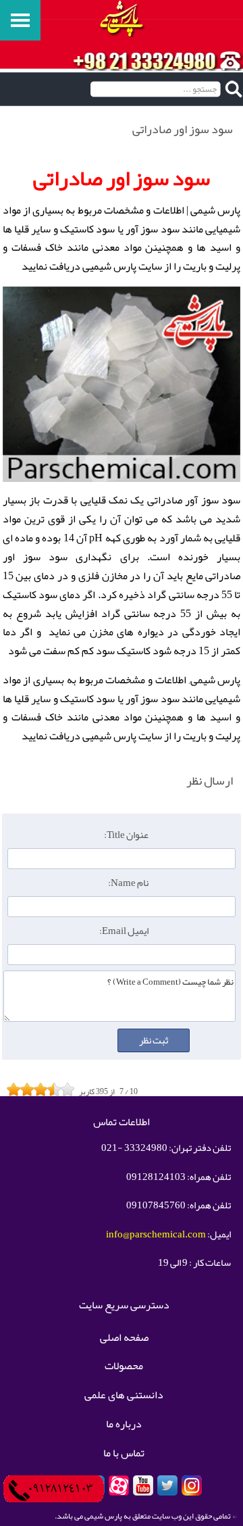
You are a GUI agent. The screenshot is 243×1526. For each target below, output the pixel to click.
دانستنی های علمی (123, 1395)
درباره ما (124, 1424)
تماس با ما (123, 1453)
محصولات (124, 1366)
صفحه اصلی (124, 1338)
